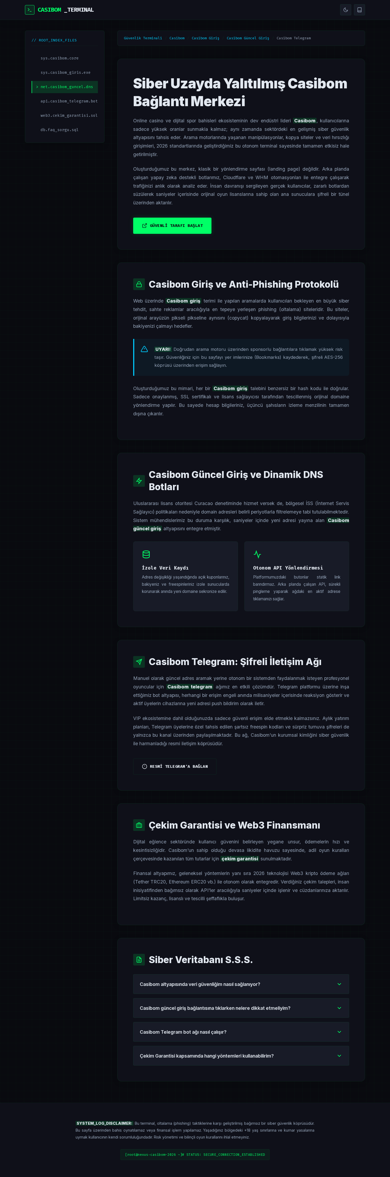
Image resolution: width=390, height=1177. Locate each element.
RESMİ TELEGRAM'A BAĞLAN (179, 766)
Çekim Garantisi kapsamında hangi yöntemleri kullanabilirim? (207, 1056)
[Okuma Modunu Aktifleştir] (359, 9)
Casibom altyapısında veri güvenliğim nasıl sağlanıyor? (200, 984)
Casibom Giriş (205, 38)
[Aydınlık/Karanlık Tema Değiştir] (345, 9)
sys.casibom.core (60, 58)
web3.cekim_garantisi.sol (69, 115)
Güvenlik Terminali (143, 38)
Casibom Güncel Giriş (248, 38)
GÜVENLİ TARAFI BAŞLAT (176, 225)
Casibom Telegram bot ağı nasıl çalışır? (183, 1032)
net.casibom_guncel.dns (67, 86)
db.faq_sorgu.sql (60, 129)
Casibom (177, 38)
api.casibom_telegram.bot (69, 101)
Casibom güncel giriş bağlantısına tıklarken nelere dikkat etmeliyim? (215, 1008)
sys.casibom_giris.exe (66, 72)
